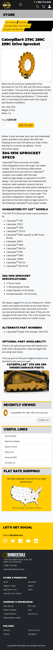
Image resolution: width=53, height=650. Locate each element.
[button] (37, 6)
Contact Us (10, 462)
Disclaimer (32, 634)
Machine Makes (12, 441)
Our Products (10, 22)
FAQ (30, 610)
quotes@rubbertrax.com (13, 569)
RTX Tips (32, 606)
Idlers (30, 589)
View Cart (9, 452)
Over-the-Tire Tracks (12, 593)
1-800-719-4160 (43, 2)
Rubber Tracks (9, 586)
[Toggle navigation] (21, 4)
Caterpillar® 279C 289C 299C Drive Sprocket (29, 413)
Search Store (11, 446)
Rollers (31, 586)
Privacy (6, 634)
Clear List (43, 420)
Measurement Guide (12, 617)
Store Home (10, 436)
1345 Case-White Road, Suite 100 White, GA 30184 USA (17, 560)
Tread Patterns (9, 614)
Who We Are (8, 606)
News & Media (9, 610)
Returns (6, 630)
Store (5, 582)
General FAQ (11, 457)
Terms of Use (33, 630)
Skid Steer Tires (10, 589)
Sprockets (32, 582)
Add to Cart (26, 125)
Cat (9, 113)
